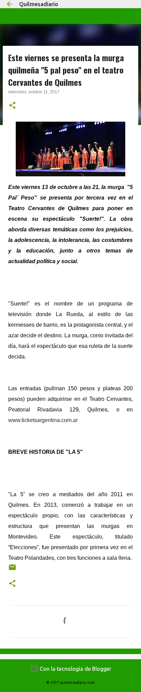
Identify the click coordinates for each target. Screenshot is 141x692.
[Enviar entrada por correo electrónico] (12, 570)
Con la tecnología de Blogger (74, 669)
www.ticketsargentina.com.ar (43, 420)
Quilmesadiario (38, 4)
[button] (12, 106)
